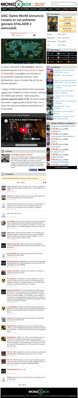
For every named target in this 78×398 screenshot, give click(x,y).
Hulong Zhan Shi (13, 244)
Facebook (25, 145)
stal (8, 204)
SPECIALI (34, 9)
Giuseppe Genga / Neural (18, 33)
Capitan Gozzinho (13, 271)
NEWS (4, 9)
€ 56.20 (54, 144)
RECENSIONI (13, 9)
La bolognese (12, 279)
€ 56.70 (54, 159)
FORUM (65, 9)
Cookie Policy (72, 396)
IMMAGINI (42, 9)
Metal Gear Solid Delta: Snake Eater (64, 126)
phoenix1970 (11, 253)
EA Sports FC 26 (57, 152)
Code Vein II (56, 147)
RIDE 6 (54, 142)
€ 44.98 (54, 129)
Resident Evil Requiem (60, 162)
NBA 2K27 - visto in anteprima (63, 75)
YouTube (18, 145)
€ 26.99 (54, 154)
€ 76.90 (54, 165)
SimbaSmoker (12, 326)
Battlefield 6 (55, 131)
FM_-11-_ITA (11, 352)
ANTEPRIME (24, 9)
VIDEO (50, 9)
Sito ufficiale (62, 45)
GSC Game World (63, 38)
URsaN (9, 377)
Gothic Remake (57, 157)
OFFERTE (72, 9)
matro (9, 186)
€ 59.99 (54, 149)
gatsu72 (10, 318)
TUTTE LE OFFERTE (62, 167)
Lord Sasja (11, 221)
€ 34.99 (54, 134)
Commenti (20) (17, 35)
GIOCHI (57, 9)
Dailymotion (33, 145)
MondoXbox (17, 4)
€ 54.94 (54, 139)
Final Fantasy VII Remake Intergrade (64, 136)
